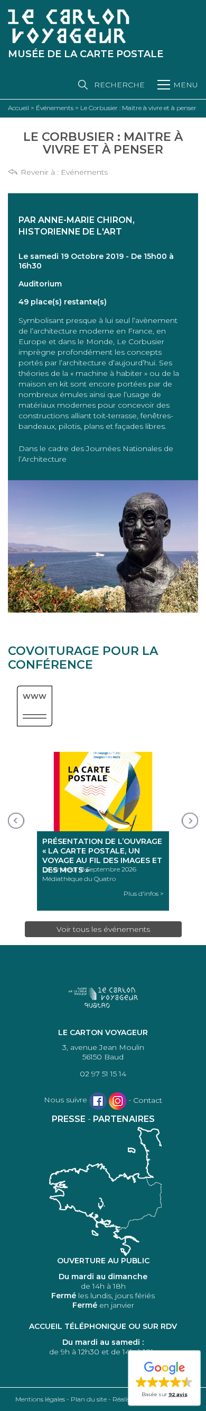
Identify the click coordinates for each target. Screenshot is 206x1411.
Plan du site (89, 1399)
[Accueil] (68, 25)
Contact (147, 1100)
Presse (69, 1119)
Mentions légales (40, 1399)
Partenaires (124, 1119)
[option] (103, 831)
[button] (164, 1378)
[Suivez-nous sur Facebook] (98, 1101)
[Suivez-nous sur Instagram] (117, 1101)
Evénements (84, 172)
